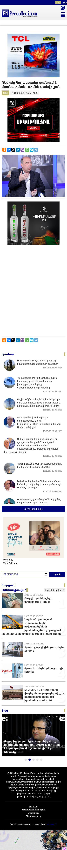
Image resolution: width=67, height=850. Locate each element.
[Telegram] (36, 150)
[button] (26, 760)
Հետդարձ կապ (33, 816)
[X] (13, 150)
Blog (5, 92)
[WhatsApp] (27, 150)
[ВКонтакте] (9, 150)
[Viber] (22, 150)
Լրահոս (8, 354)
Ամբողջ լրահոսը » (33, 508)
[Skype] (32, 150)
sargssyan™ (52, 824)
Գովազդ (33, 806)
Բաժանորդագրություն (33, 809)
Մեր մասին (33, 813)
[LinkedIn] (18, 150)
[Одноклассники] (4, 150)
